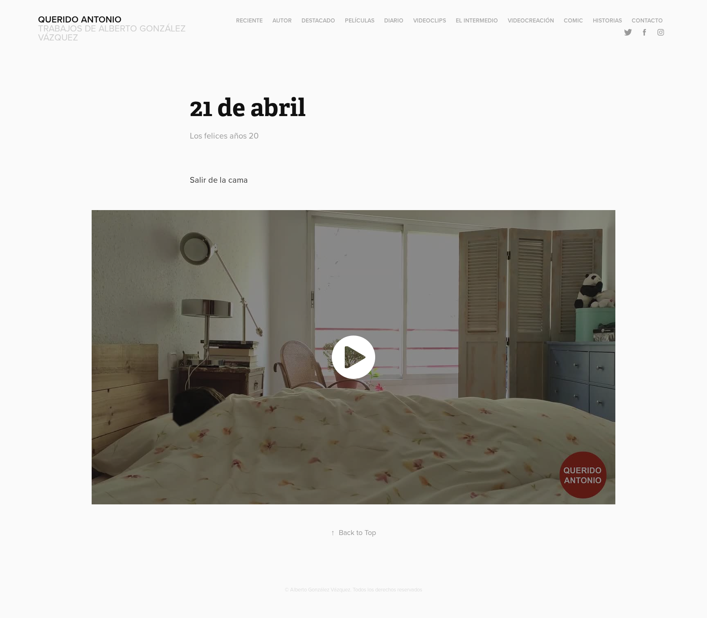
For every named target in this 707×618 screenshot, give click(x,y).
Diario (393, 20)
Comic (573, 20)
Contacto (647, 20)
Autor (282, 20)
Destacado (318, 20)
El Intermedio (477, 20)
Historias (607, 20)
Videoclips (429, 20)
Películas (359, 20)
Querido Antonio (80, 19)
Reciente (249, 20)
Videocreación (531, 20)
